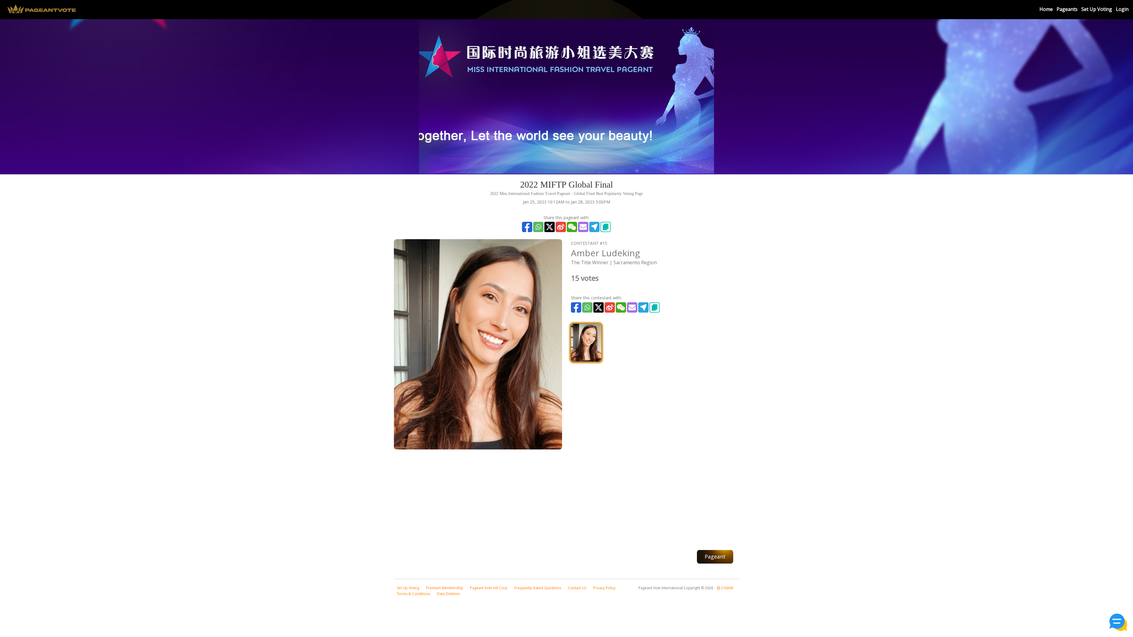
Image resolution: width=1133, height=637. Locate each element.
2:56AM (726, 587)
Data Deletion (448, 593)
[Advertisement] (566, 496)
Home (1046, 9)
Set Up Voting (1096, 9)
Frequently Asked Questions (537, 587)
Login (1122, 9)
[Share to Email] (583, 227)
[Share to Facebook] (527, 227)
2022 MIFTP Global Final (566, 184)
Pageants (1067, 9)
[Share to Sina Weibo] (561, 227)
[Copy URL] (605, 227)
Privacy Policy (604, 587)
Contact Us (577, 587)
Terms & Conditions (413, 593)
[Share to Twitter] (549, 227)
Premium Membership (444, 587)
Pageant (715, 556)
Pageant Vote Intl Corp (488, 587)
